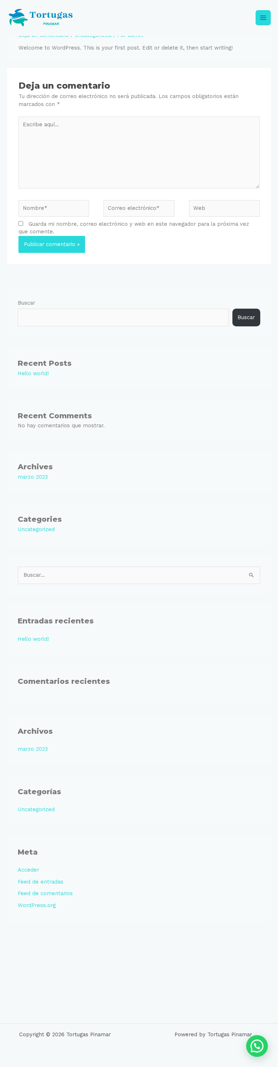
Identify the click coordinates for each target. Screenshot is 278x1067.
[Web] (224, 209)
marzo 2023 (33, 477)
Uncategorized (36, 529)
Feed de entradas (40, 881)
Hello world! (33, 373)
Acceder (28, 870)
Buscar (26, 303)
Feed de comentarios (45, 893)
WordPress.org (37, 905)
